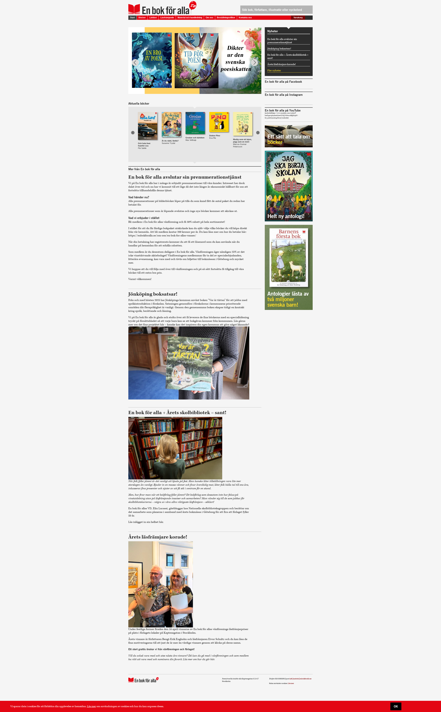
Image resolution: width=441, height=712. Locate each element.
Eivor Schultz (216, 639)
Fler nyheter (274, 70)
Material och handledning (190, 17)
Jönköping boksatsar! (279, 48)
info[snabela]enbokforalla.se (300, 679)
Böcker (142, 17)
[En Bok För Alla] (158, 9)
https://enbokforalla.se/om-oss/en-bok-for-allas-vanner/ (162, 235)
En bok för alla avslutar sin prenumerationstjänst (282, 41)
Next (254, 62)
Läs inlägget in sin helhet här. (146, 522)
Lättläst (153, 17)
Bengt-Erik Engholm (174, 639)
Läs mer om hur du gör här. (199, 659)
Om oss (209, 17)
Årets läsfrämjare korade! (281, 64)
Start (132, 17)
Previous (135, 62)
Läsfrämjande (167, 17)
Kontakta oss (245, 17)
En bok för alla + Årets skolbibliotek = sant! (287, 56)
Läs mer (91, 706)
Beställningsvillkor (226, 17)
